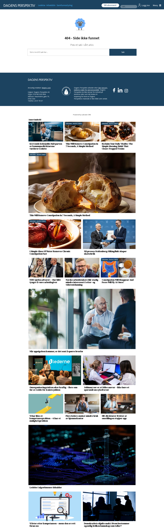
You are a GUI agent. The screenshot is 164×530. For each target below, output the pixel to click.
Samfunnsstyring (65, 5)
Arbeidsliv (50, 5)
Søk (123, 52)
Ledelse (41, 5)
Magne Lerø (46, 88)
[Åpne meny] (156, 5)
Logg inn (146, 5)
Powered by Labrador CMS (82, 115)
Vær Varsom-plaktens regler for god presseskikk (91, 89)
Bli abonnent (110, 5)
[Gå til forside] (19, 5)
